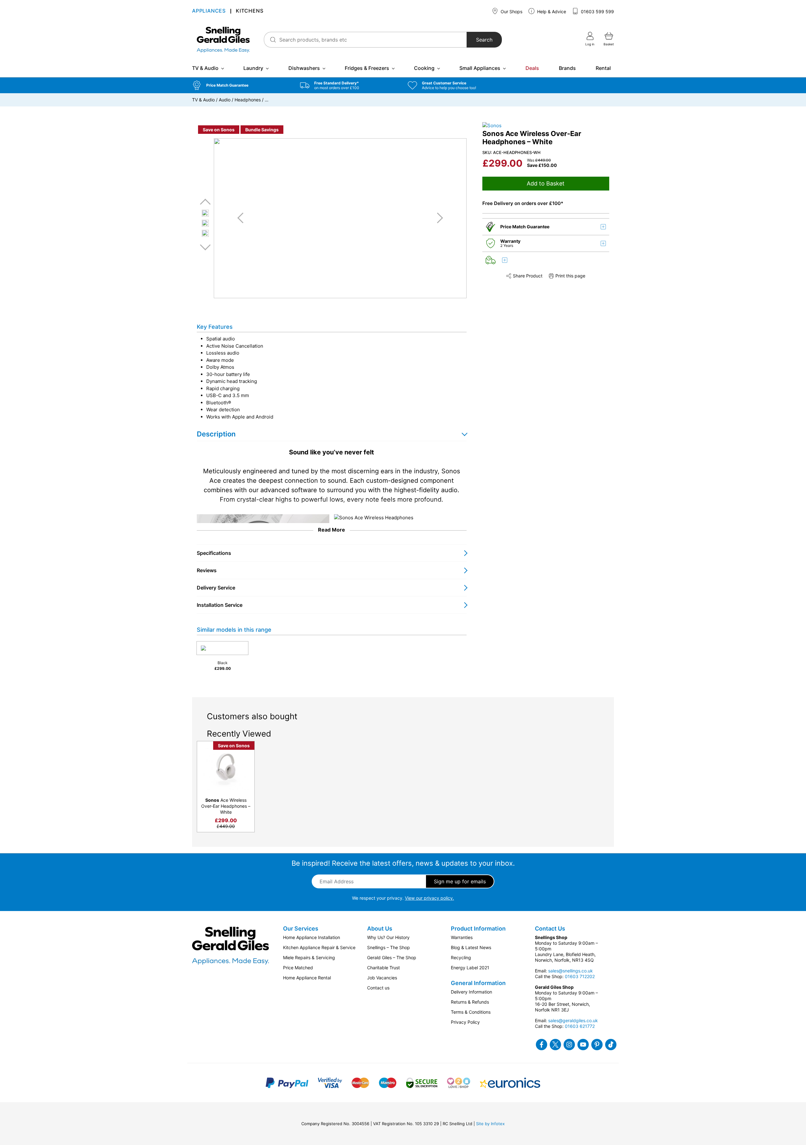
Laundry (253, 68)
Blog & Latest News (471, 947)
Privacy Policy (465, 1022)
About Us (379, 928)
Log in (589, 44)
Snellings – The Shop (388, 947)
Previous (205, 202)
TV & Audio (205, 68)
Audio (224, 99)
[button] (241, 85)
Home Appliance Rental (307, 977)
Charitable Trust (383, 967)
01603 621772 (580, 1026)
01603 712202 (580, 976)
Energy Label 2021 (470, 967)
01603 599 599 (597, 11)
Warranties (462, 937)
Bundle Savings (262, 129)
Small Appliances (479, 68)
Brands (567, 68)
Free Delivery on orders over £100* (522, 203)
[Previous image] (243, 218)
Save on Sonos (219, 129)
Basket (609, 44)
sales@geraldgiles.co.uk (573, 1020)
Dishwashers (304, 68)
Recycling (461, 957)
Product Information (478, 928)
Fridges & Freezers (367, 68)
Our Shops (510, 11)
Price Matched (298, 967)
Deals (532, 68)
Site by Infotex (490, 1123)
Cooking (424, 68)
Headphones (248, 99)
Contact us (378, 987)
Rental (603, 68)
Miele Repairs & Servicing (309, 957)
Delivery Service (216, 587)
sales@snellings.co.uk (570, 970)
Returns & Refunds (470, 1002)
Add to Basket (546, 183)
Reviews (207, 570)
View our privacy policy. (429, 898)
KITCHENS (249, 11)
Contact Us (550, 928)
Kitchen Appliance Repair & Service (319, 947)
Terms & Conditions (471, 1012)
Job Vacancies (382, 977)
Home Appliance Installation (311, 937)
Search (484, 40)
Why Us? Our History (388, 937)
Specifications (214, 553)
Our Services (300, 928)
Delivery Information (471, 991)
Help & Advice (551, 11)
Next (205, 247)
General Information (478, 983)
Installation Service (219, 605)
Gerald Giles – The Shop (391, 957)
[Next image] (437, 218)
